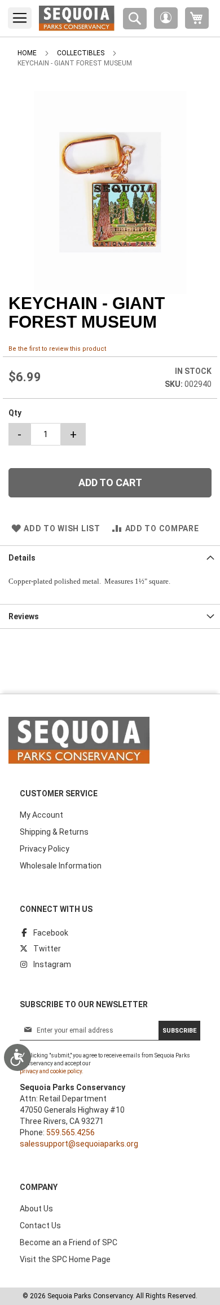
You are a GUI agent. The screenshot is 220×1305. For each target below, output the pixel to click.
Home (27, 53)
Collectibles (80, 53)
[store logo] (77, 18)
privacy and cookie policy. (51, 1071)
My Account (41, 814)
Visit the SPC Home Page (65, 1259)
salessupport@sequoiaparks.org (79, 1143)
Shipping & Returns (54, 831)
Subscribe (179, 1030)
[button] (166, 18)
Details (22, 557)
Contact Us (40, 1225)
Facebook (50, 932)
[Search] (135, 18)
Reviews (23, 616)
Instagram (52, 964)
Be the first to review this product (57, 348)
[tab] (110, 557)
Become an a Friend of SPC (68, 1242)
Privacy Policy (44, 848)
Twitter (47, 948)
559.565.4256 (70, 1132)
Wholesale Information (61, 865)
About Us (36, 1208)
